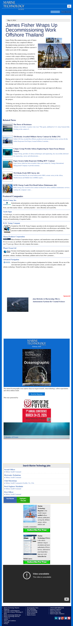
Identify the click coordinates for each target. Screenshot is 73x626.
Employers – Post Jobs (23, 499)
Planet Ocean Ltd (9, 248)
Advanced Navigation (11, 259)
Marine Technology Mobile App (12, 615)
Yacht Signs (7, 211)
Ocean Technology (32, 610)
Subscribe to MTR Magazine (12, 610)
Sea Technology (31, 609)
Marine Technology (32, 612)
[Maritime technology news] (14, 7)
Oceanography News (32, 608)
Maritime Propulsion (55, 609)
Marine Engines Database (57, 613)
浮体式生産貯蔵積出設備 (57, 608)
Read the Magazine (36, 394)
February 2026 (36, 346)
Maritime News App (55, 612)
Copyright (6, 622)
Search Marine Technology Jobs (36, 465)
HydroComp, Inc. (10, 200)
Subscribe (37, 530)
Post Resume (10, 498)
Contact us (7, 618)
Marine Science (31, 615)
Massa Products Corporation (14, 236)
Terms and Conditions (10, 620)
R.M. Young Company (11, 223)
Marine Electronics (55, 611)
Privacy (6, 623)
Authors (6, 619)
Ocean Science (31, 613)
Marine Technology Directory (12, 616)
